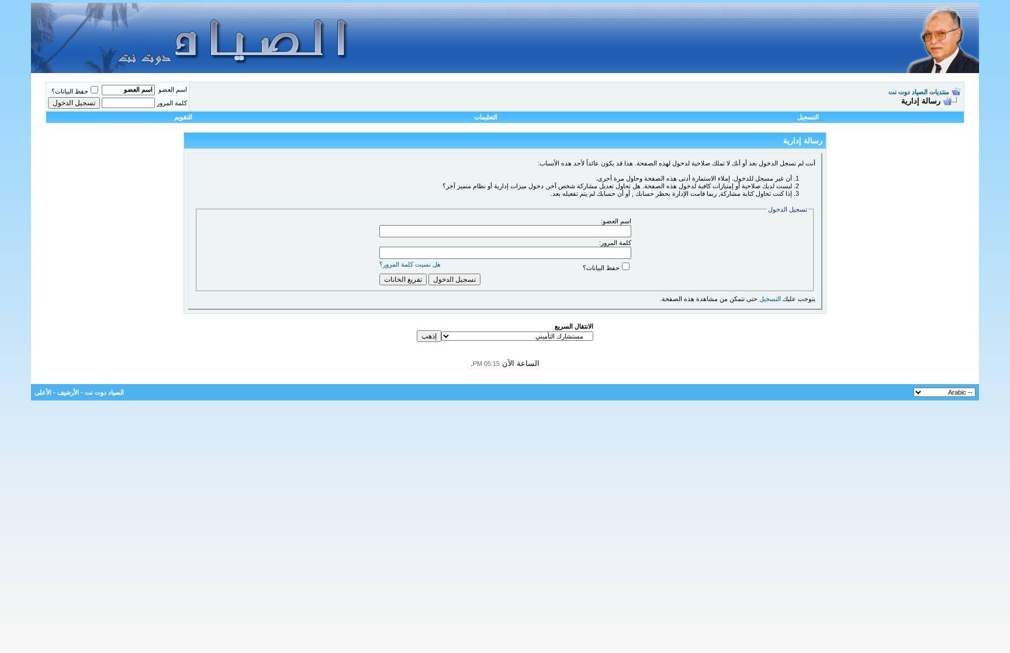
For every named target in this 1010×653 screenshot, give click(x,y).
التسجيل (808, 116)
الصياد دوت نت (104, 392)
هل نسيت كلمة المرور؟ (410, 264)
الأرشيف (68, 392)
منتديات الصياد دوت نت (918, 91)
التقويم (183, 116)
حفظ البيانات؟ (69, 91)
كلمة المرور (172, 102)
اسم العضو (172, 89)
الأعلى (42, 392)
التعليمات (485, 116)
